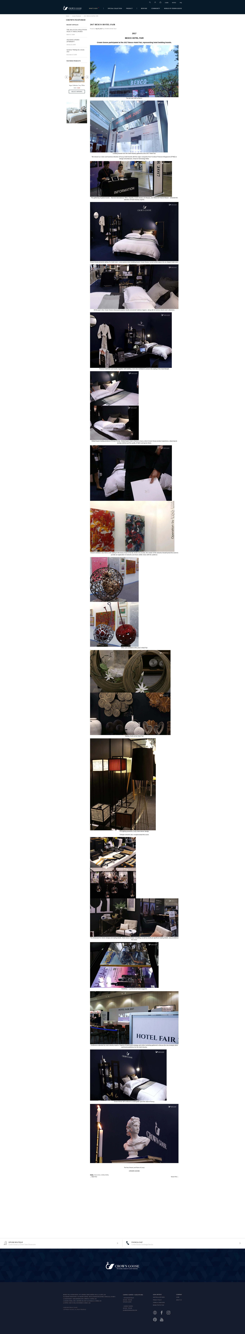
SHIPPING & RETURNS (159, 1297)
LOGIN (166, 2)
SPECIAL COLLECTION (115, 8)
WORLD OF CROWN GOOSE (173, 8)
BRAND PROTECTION (158, 1305)
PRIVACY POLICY (157, 1300)
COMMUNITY (155, 8)
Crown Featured (76, 16)
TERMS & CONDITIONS (159, 1302)
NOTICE (174, 2)
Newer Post (174, 1176)
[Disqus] (134, 1207)
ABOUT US (179, 1300)
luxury (98, 1175)
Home (67, 16)
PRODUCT (129, 8)
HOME (177, 1297)
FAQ (181, 2)
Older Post (94, 1176)
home (95, 1175)
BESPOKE (144, 8)
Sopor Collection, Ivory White (77, 85)
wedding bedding (105, 1175)
